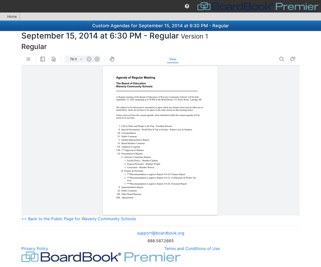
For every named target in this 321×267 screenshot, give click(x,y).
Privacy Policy (34, 248)
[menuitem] (187, 6)
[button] (187, 6)
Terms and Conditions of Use (192, 248)
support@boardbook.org (160, 232)
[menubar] (160, 6)
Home (12, 16)
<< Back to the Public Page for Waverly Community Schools (78, 218)
